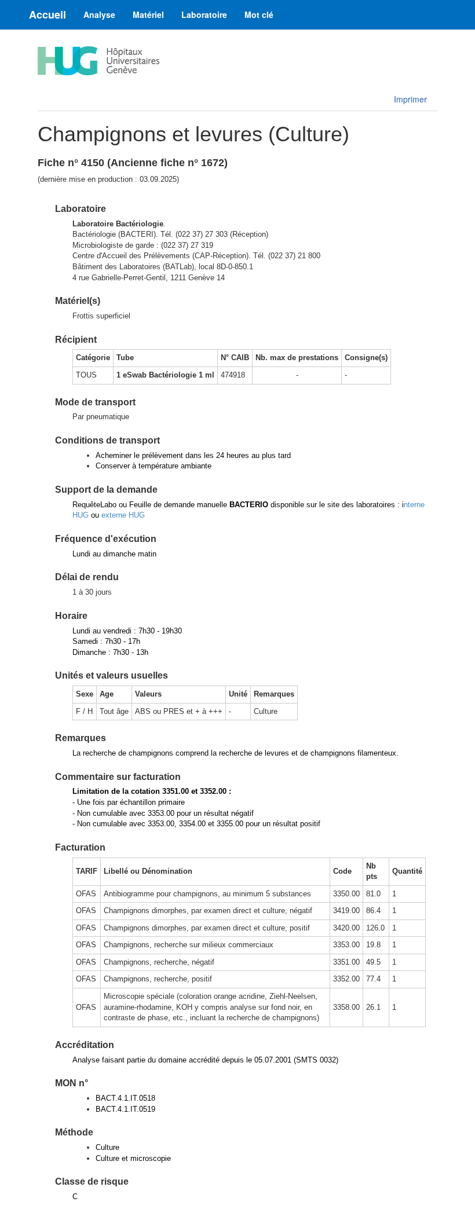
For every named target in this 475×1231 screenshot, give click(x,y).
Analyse (99, 14)
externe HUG (123, 515)
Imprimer (410, 99)
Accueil (47, 14)
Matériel (148, 14)
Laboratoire (204, 14)
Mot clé (258, 14)
